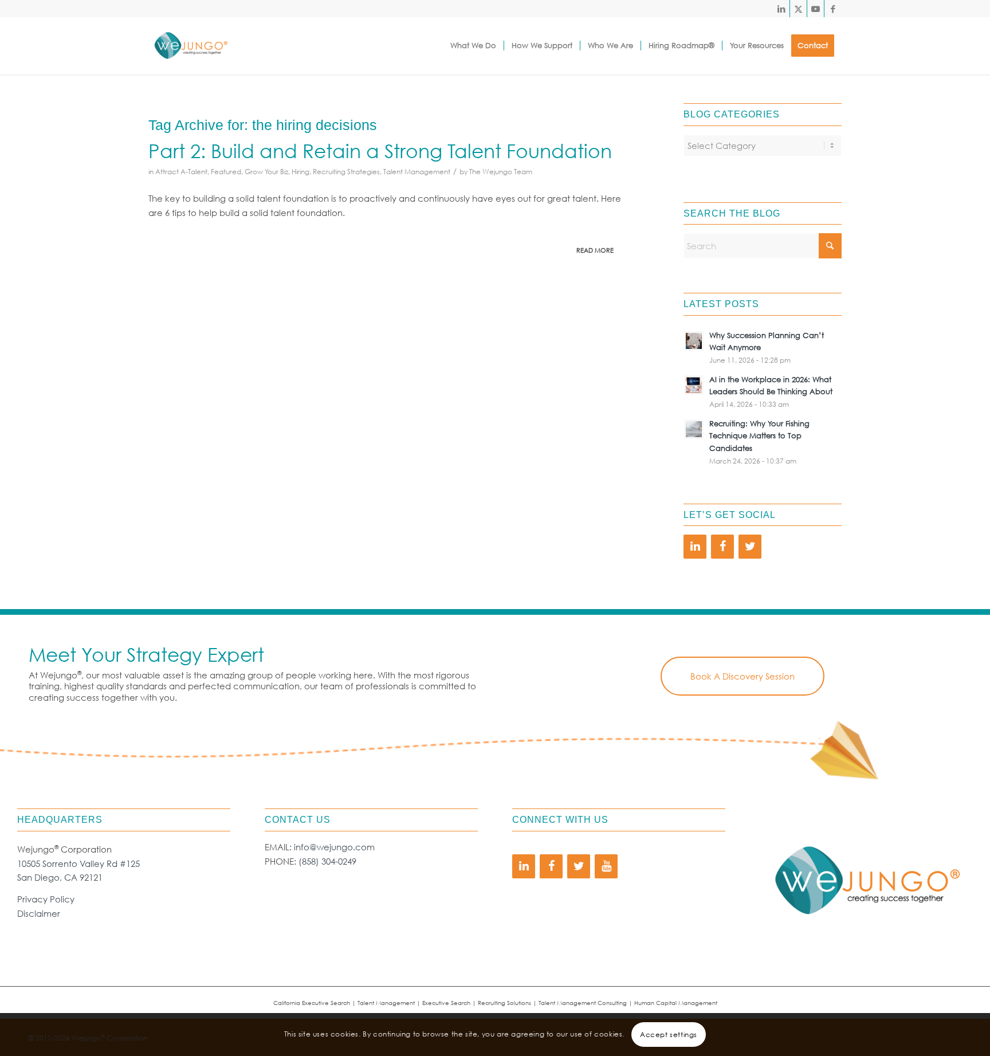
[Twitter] (749, 547)
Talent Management (416, 171)
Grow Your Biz (266, 171)
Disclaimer (38, 913)
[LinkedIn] (694, 547)
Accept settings (668, 1034)
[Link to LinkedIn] (781, 8)
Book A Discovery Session (742, 676)
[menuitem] (473, 45)
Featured (226, 171)
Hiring (300, 171)
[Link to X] (798, 8)
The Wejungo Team (500, 171)
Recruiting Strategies (346, 171)
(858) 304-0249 (327, 861)
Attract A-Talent (181, 171)
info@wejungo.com (334, 847)
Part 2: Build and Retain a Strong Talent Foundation (380, 150)
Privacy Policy (45, 899)
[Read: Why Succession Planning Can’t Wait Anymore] (693, 341)
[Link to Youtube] (815, 8)
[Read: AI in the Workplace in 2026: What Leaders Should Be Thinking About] (693, 385)
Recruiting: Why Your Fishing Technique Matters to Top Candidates (759, 436)
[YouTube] (606, 866)
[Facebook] (722, 547)
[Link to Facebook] (833, 8)
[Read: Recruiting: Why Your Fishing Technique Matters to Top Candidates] (693, 429)
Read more (595, 250)
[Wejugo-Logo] (190, 45)
